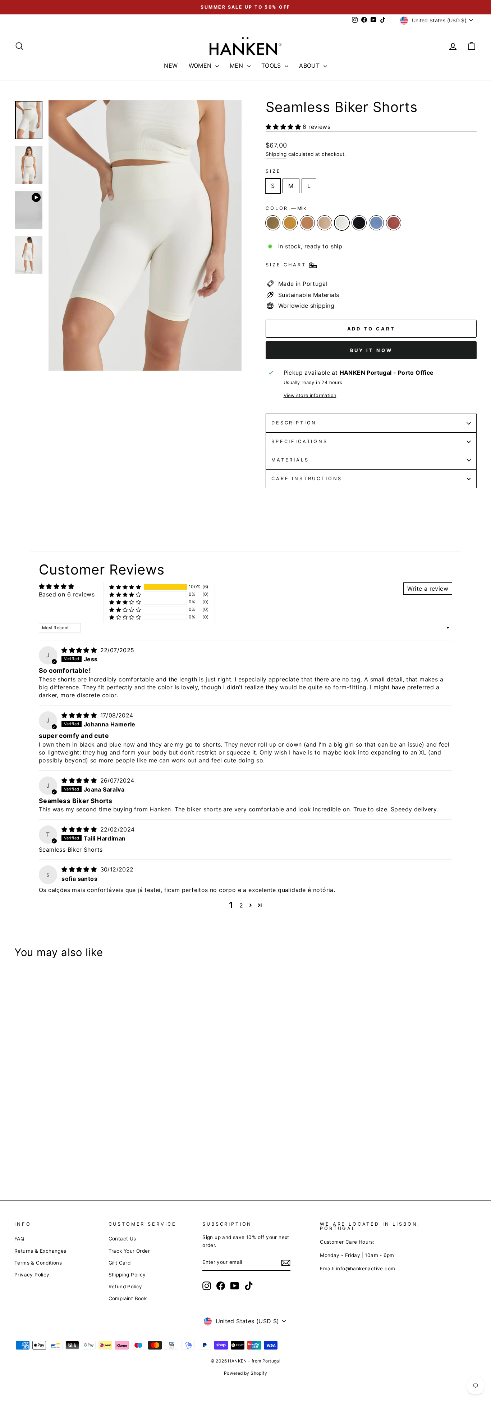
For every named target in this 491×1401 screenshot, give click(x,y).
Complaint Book (128, 1298)
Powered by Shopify (245, 1373)
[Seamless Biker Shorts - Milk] (58, 1157)
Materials (290, 460)
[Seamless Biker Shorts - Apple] (87, 1157)
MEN (237, 65)
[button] (284, 126)
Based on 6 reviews (67, 594)
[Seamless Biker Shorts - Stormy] (77, 1157)
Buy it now (371, 350)
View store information (310, 395)
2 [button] (241, 905)
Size (273, 171)
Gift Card (120, 1263)
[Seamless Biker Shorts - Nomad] (48, 1157)
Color (286, 208)
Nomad (324, 223)
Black (359, 223)
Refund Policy (125, 1286)
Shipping (276, 154)
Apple (393, 223)
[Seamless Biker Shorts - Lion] (38, 1157)
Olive (273, 223)
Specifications (299, 441)
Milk (342, 223)
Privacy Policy (32, 1275)
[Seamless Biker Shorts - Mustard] (29, 1157)
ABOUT (310, 65)
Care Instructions (306, 478)
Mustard (290, 223)
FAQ (19, 1239)
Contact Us (122, 1239)
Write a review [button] (427, 588)
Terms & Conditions (38, 1263)
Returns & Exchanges (40, 1251)
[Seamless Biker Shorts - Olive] (19, 1157)
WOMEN (201, 65)
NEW (171, 65)
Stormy (376, 223)
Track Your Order (129, 1251)
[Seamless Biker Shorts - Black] (67, 1157)
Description (294, 422)
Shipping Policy (127, 1275)
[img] (79, 650)
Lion (307, 223)
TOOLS (272, 65)
